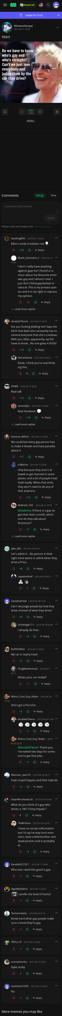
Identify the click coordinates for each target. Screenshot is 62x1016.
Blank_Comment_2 (28, 257)
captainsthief (25, 576)
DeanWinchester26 (21, 799)
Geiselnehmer (19, 601)
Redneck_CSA (25, 505)
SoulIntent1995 (19, 986)
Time (53, 195)
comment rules (42, 226)
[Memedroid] (13, 5)
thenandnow (25, 357)
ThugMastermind (27, 668)
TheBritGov (24, 823)
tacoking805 (18, 238)
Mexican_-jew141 (21, 774)
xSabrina (22, 464)
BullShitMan (18, 649)
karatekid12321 (20, 864)
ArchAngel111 (26, 624)
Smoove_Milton (20, 436)
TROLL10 (16, 942)
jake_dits (16, 548)
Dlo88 (14, 386)
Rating (39, 195)
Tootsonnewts (18, 913)
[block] (57, 27)
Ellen (31, 121)
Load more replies (25, 309)
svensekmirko (19, 961)
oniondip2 (23, 405)
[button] (48, 5)
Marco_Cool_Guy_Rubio (24, 696)
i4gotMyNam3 (19, 888)
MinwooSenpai (23, 26)
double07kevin (19, 321)
